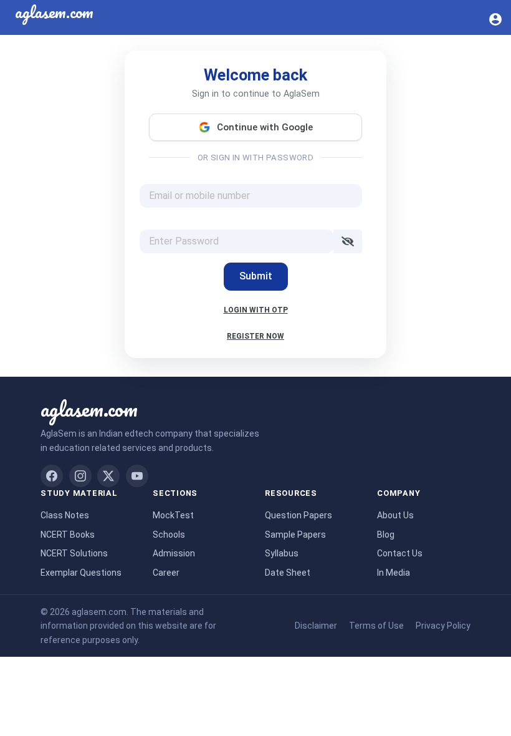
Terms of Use (376, 626)
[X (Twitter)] (108, 476)
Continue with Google (265, 127)
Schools (169, 535)
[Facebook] (52, 476)
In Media (393, 573)
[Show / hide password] (347, 241)
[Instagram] (80, 476)
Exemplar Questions (81, 573)
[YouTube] (137, 476)
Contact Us (400, 553)
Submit (255, 276)
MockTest (173, 515)
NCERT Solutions (74, 553)
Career (166, 573)
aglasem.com (89, 408)
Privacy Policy (443, 626)
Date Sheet (287, 573)
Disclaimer (316, 626)
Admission (174, 553)
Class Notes (65, 515)
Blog (385, 535)
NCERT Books (68, 535)
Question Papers (298, 515)
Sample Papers (295, 535)
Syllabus (281, 553)
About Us (395, 515)
